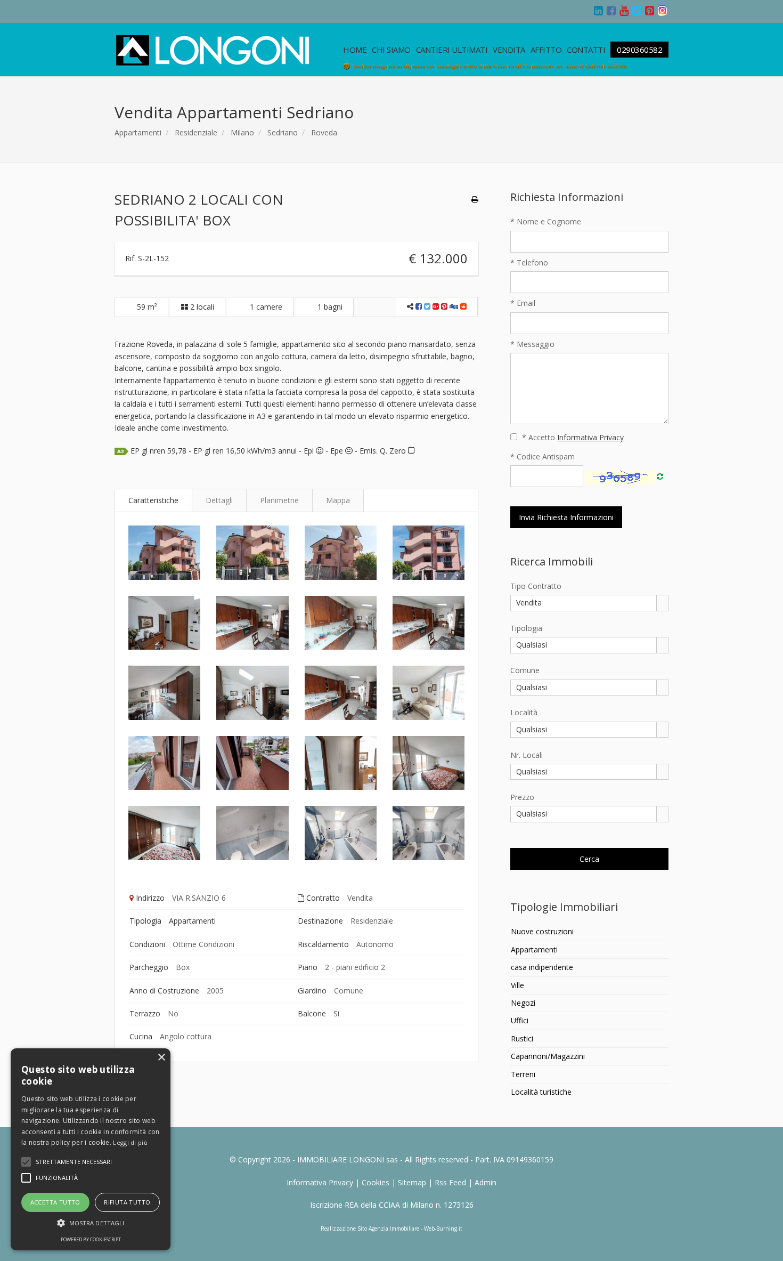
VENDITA (509, 49)
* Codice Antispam (542, 456)
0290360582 (639, 49)
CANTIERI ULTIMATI (452, 49)
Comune (525, 670)
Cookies (375, 1182)
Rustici (522, 1038)
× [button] (161, 1058)
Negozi (523, 1003)
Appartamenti (138, 132)
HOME (354, 49)
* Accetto (572, 437)
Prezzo (522, 797)
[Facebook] (612, 11)
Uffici (519, 1020)
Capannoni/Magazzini (548, 1056)
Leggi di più (130, 1142)
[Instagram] (663, 11)
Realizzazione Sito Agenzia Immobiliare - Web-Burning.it (391, 1228)
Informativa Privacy (320, 1182)
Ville (517, 985)
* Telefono (529, 262)
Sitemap (412, 1182)
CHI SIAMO (391, 49)
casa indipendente (542, 967)
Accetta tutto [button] (55, 1202)
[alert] (90, 1149)
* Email (522, 303)
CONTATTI (586, 49)
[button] (74, 1162)
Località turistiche (541, 1092)
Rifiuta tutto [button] (127, 1202)
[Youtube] (624, 11)
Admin (485, 1182)
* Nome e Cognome (545, 221)
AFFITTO (546, 49)
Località (523, 712)
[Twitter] (637, 11)
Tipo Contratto (535, 586)
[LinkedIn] (599, 11)
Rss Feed (450, 1182)
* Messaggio (532, 344)
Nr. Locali (526, 755)
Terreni (523, 1074)
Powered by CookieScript (91, 1239)
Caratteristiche (153, 500)
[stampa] (474, 199)
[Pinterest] (650, 11)
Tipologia (526, 628)
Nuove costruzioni (542, 931)
